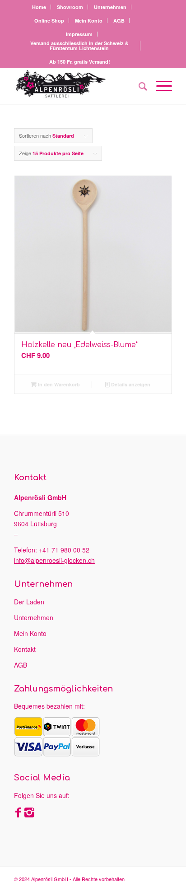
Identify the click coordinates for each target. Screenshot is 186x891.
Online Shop (49, 20)
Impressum (79, 34)
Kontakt (25, 649)
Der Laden (29, 601)
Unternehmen (110, 7)
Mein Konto (88, 20)
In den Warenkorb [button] (58, 384)
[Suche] (138, 86)
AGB (119, 20)
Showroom (70, 7)
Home (39, 7)
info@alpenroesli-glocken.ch (54, 560)
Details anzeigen (130, 384)
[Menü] (159, 86)
